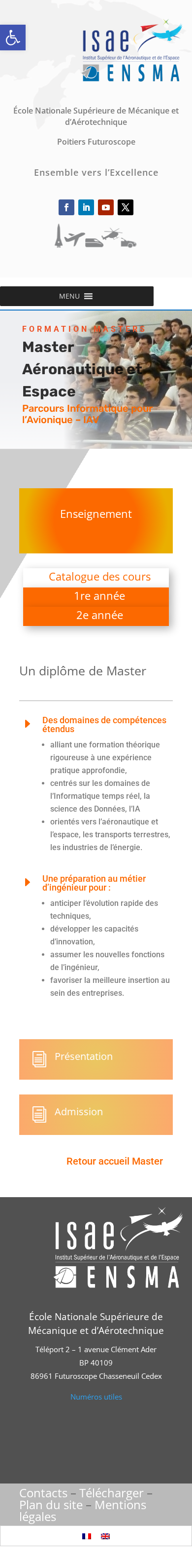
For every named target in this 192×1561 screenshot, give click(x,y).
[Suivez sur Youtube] (106, 207)
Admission (79, 1111)
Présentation (84, 1056)
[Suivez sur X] (125, 207)
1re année (99, 595)
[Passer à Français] (86, 1535)
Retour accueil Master (114, 1161)
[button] (13, 37)
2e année (99, 614)
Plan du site (51, 1504)
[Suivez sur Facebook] (66, 207)
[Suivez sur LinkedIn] (86, 207)
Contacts (43, 1492)
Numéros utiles (96, 1397)
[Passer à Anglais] (105, 1535)
